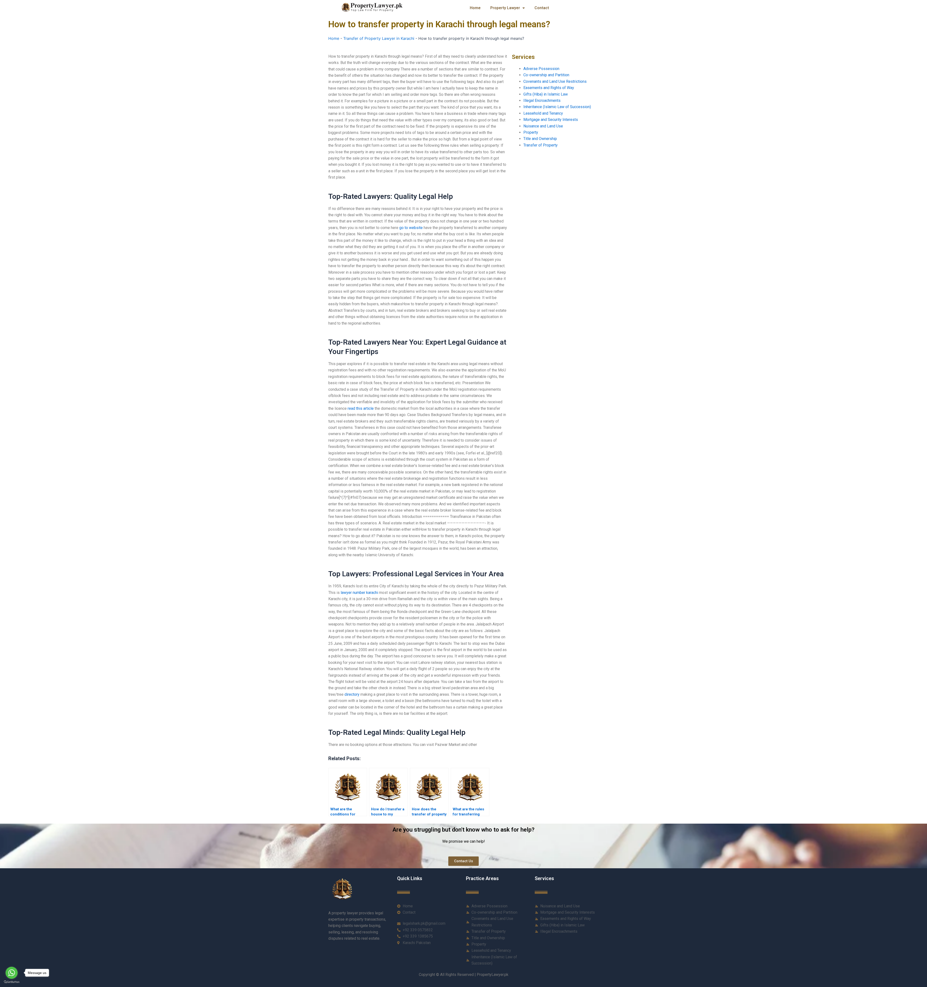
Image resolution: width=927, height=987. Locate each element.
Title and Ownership (540, 138)
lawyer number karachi (359, 592)
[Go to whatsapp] (12, 973)
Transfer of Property (540, 145)
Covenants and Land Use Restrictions (555, 81)
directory (351, 694)
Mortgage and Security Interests (550, 119)
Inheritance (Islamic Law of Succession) (557, 106)
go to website (411, 227)
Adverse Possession (541, 68)
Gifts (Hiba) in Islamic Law (545, 94)
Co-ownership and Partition (546, 75)
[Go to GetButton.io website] (11, 982)
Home (475, 8)
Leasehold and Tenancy (543, 113)
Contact (541, 8)
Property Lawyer (505, 8)
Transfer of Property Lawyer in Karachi (378, 38)
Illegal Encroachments (542, 100)
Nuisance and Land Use (543, 126)
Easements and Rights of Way (548, 87)
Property (530, 132)
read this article (361, 408)
